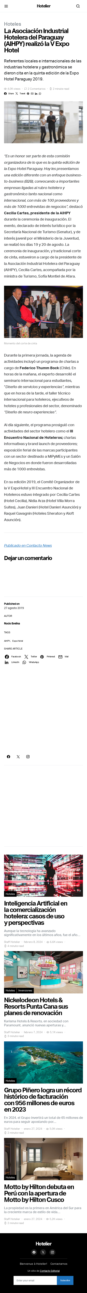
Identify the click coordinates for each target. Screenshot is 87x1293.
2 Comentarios (37, 88)
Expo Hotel (17, 640)
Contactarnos (58, 1263)
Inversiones (25, 990)
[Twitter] (18, 756)
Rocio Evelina (12, 623)
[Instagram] (27, 756)
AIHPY (7, 640)
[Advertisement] (43, 709)
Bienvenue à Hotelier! (33, 1263)
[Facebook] (8, 756)
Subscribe (65, 1280)
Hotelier (43, 5)
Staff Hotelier (12, 941)
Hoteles (12, 24)
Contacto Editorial (50, 1270)
